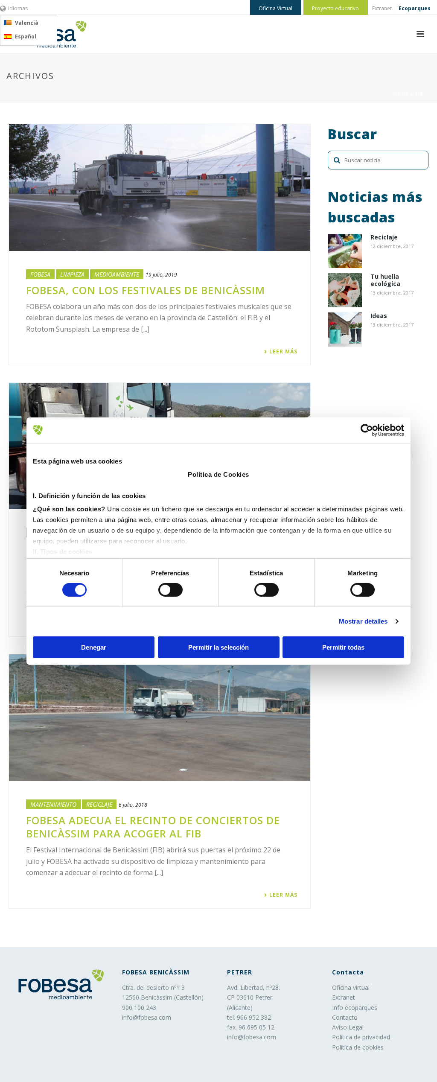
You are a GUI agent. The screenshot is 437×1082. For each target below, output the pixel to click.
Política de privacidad (361, 1037)
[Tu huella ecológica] (345, 290)
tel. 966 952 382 (249, 1017)
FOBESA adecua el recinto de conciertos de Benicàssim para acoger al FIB (153, 826)
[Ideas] (345, 329)
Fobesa (40, 274)
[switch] (170, 590)
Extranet (343, 997)
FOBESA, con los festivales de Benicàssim (145, 290)
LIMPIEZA (72, 274)
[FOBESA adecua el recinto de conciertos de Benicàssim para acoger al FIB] (159, 717)
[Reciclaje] (345, 251)
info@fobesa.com (146, 1017)
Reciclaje (99, 804)
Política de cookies (358, 1047)
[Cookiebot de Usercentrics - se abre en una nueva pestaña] (366, 429)
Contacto (345, 1017)
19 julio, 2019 (161, 274)
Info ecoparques (354, 1007)
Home (401, 94)
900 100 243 (139, 1007)
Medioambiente (116, 274)
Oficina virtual (351, 987)
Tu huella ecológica (385, 280)
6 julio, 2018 (133, 804)
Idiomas (18, 8)
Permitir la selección (218, 647)
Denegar (93, 647)
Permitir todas (343, 647)
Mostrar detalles (363, 621)
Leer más (283, 351)
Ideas (378, 316)
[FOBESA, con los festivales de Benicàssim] (159, 187)
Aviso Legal (348, 1027)
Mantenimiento (53, 804)
